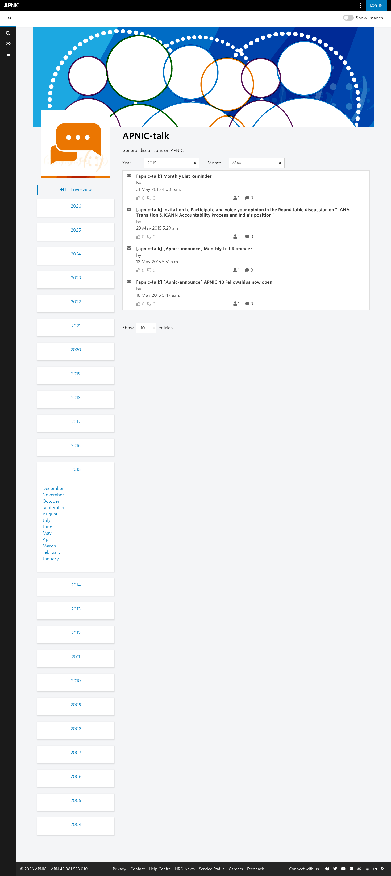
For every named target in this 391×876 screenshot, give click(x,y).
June (47, 526)
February (52, 552)
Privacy (119, 868)
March (49, 545)
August (50, 513)
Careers (236, 868)
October (51, 501)
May (47, 533)
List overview (78, 189)
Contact (137, 868)
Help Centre (160, 868)
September (54, 507)
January (51, 558)
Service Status (211, 868)
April (47, 539)
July (47, 520)
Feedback (255, 868)
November (53, 494)
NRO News (185, 868)
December (53, 488)
